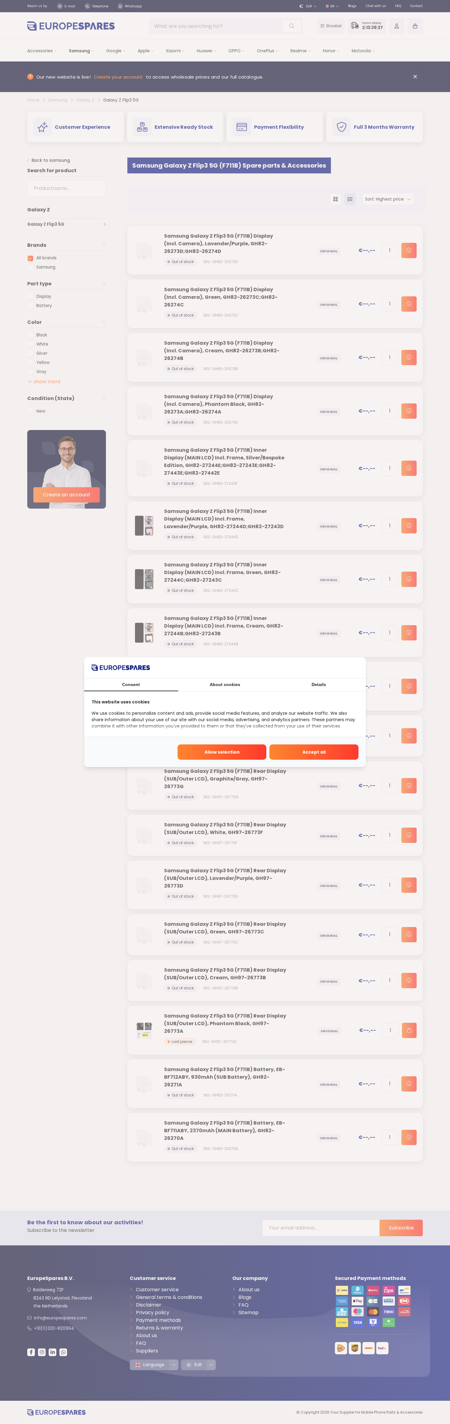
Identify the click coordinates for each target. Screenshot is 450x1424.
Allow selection (222, 752)
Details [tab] (319, 684)
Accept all (314, 752)
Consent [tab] (131, 684)
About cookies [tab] (225, 684)
